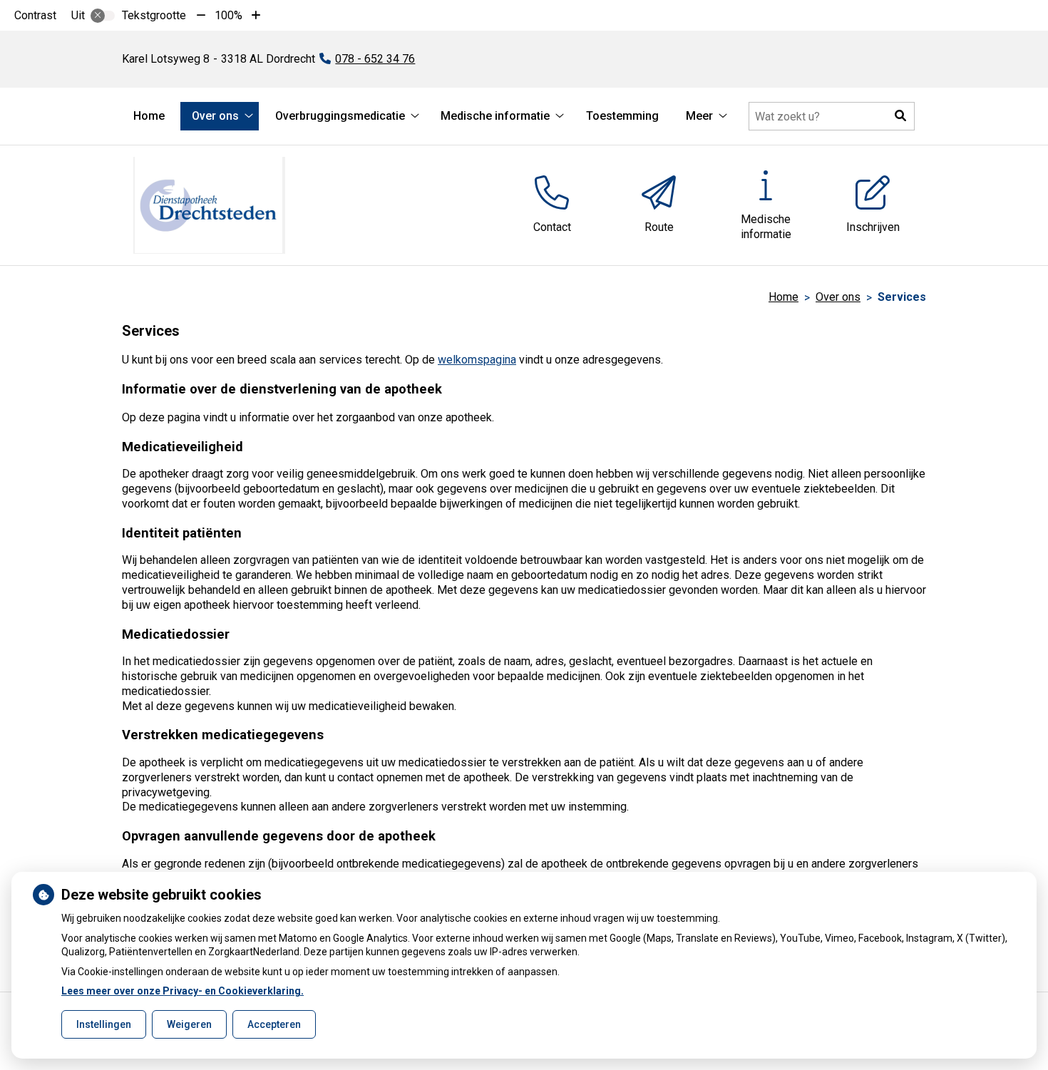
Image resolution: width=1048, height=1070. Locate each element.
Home (149, 116)
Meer (699, 116)
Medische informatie (495, 116)
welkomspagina (477, 359)
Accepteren (274, 1024)
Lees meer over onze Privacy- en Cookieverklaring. (182, 991)
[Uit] (103, 16)
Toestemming (622, 116)
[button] (900, 116)
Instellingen (103, 1024)
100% (228, 15)
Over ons (215, 116)
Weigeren (189, 1024)
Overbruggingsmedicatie (340, 116)
